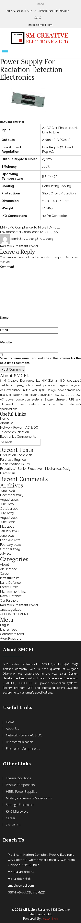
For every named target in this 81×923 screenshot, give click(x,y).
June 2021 (7, 535)
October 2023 (10, 509)
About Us (7, 423)
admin (14, 239)
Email (5, 330)
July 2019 (7, 553)
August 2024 (9, 499)
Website (6, 342)
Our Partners (9, 600)
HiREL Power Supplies (21, 791)
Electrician (7, 473)
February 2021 (10, 540)
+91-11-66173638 (19, 878)
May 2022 (7, 526)
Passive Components (20, 785)
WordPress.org (10, 638)
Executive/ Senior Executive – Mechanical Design (36, 469)
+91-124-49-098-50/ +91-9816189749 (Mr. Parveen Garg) (37, 14)
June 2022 (7, 522)
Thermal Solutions (18, 778)
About (4, 564)
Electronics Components (18, 436)
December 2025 (11, 495)
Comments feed (12, 634)
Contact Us (13, 825)
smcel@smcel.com (40, 24)
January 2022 (9, 531)
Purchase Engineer (13, 460)
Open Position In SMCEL (17, 464)
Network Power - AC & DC (19, 427)
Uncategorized (10, 609)
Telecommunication (14, 432)
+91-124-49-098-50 (21, 872)
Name (5, 317)
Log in (4, 625)
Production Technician (16, 455)
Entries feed (8, 629)
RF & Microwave (17, 811)
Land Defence (10, 583)
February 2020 (10, 545)
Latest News (9, 587)
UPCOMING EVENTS (15, 614)
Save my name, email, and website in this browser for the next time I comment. (40, 360)
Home (4, 418)
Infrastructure (9, 578)
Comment (8, 266)
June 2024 (7, 504)
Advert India (50, 918)
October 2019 (10, 549)
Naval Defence (11, 596)
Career (4, 573)
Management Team (14, 591)
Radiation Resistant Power (19, 246)
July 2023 (7, 513)
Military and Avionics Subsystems (29, 798)
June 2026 (7, 491)
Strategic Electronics (20, 805)
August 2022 (9, 518)
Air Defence (8, 569)
